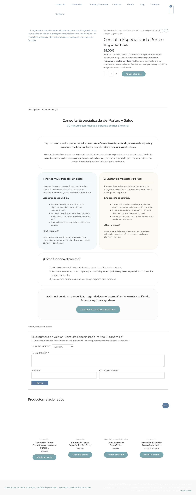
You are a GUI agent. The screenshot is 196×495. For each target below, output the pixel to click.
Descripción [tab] (34, 109)
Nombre (36, 370)
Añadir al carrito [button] (44, 457)
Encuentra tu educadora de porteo (75, 487)
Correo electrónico (109, 370)
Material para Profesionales (123, 30)
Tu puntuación (41, 346)
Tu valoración (40, 352)
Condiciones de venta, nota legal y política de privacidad (31, 487)
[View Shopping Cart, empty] (171, 9)
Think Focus (185, 490)
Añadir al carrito (134, 74)
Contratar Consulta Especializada (98, 309)
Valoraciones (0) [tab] (50, 109)
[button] (66, 4)
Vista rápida (44, 434)
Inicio (106, 30)
